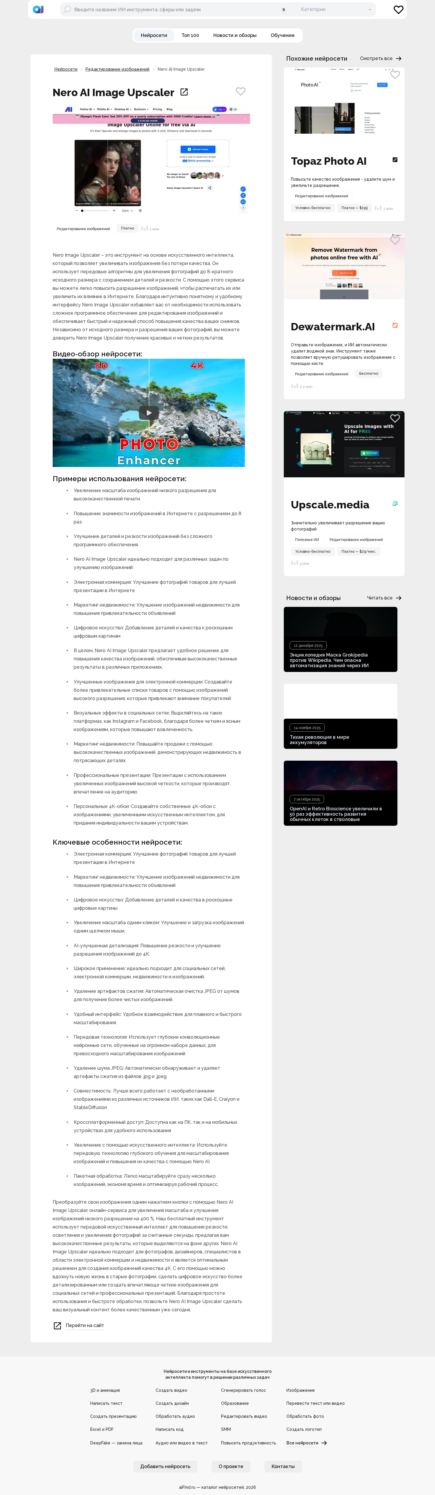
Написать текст (106, 1403)
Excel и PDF (102, 1429)
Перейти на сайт (85, 1325)
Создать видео (171, 1390)
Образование (235, 1403)
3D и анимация (105, 1390)
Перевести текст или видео (315, 1403)
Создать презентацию (113, 1416)
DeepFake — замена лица (116, 1443)
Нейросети (66, 69)
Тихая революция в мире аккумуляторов (319, 739)
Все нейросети (302, 1443)
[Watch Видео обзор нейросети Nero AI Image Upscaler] (149, 413)
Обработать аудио (175, 1416)
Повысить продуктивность (248, 1443)
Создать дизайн (172, 1403)
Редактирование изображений (117, 69)
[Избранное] (399, 9)
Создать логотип (304, 1429)
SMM (226, 1429)
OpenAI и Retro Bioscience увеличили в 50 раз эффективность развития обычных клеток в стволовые (336, 814)
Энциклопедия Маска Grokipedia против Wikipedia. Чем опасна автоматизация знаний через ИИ (329, 660)
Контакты (283, 1466)
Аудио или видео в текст (182, 1443)
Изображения (300, 1390)
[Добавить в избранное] (240, 91)
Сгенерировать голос (243, 1390)
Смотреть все (376, 58)
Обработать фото (305, 1416)
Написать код (170, 1429)
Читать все (380, 598)
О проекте (231, 1466)
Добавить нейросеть (165, 1466)
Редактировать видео (244, 1416)
